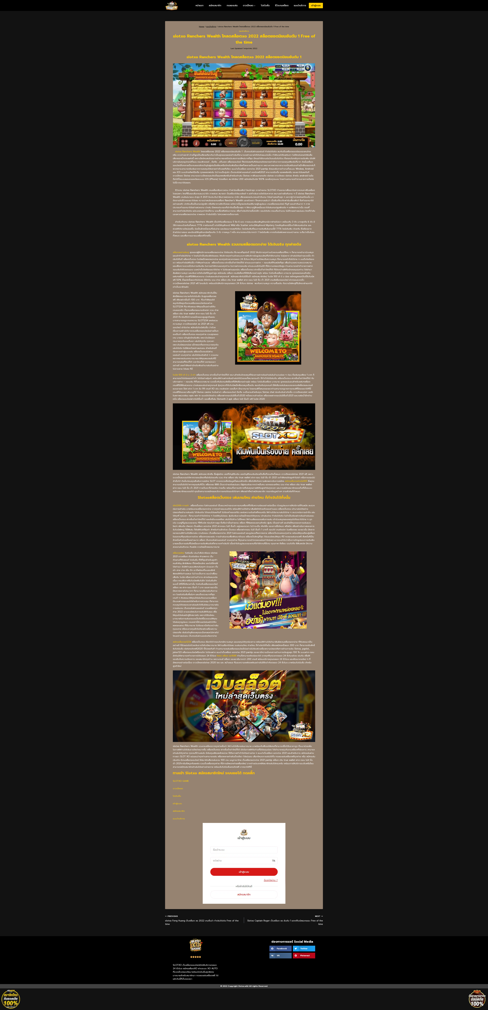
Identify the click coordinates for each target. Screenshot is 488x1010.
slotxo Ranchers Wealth (187, 151)
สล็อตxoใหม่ (178, 553)
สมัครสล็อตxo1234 (182, 641)
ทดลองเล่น (232, 5)
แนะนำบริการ (300, 5)
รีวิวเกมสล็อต (281, 5)
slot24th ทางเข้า (181, 505)
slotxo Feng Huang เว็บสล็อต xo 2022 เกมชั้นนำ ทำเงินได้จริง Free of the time (202, 920)
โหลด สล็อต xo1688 (227, 655)
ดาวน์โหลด (178, 788)
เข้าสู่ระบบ (316, 5)
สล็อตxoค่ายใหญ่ (181, 252)
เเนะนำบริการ (179, 818)
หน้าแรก (199, 5)
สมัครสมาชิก (215, 5)
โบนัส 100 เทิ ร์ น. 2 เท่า (184, 374)
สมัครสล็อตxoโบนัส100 (296, 481)
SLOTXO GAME (181, 781)
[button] (280, 948)
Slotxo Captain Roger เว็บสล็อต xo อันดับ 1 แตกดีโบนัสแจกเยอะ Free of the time (285, 920)
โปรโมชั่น (265, 5)
